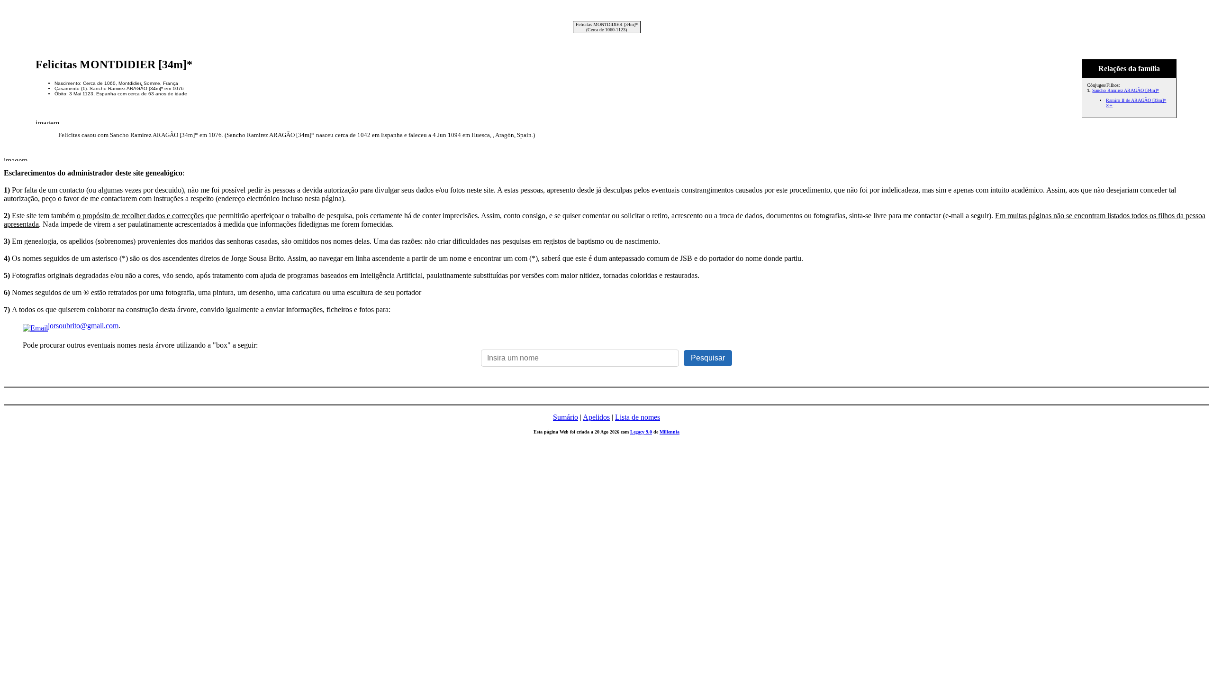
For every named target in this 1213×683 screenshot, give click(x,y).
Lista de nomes (637, 417)
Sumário (565, 417)
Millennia (669, 431)
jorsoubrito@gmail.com (83, 326)
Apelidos (596, 417)
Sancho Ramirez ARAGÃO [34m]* (1125, 90)
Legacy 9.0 (641, 431)
